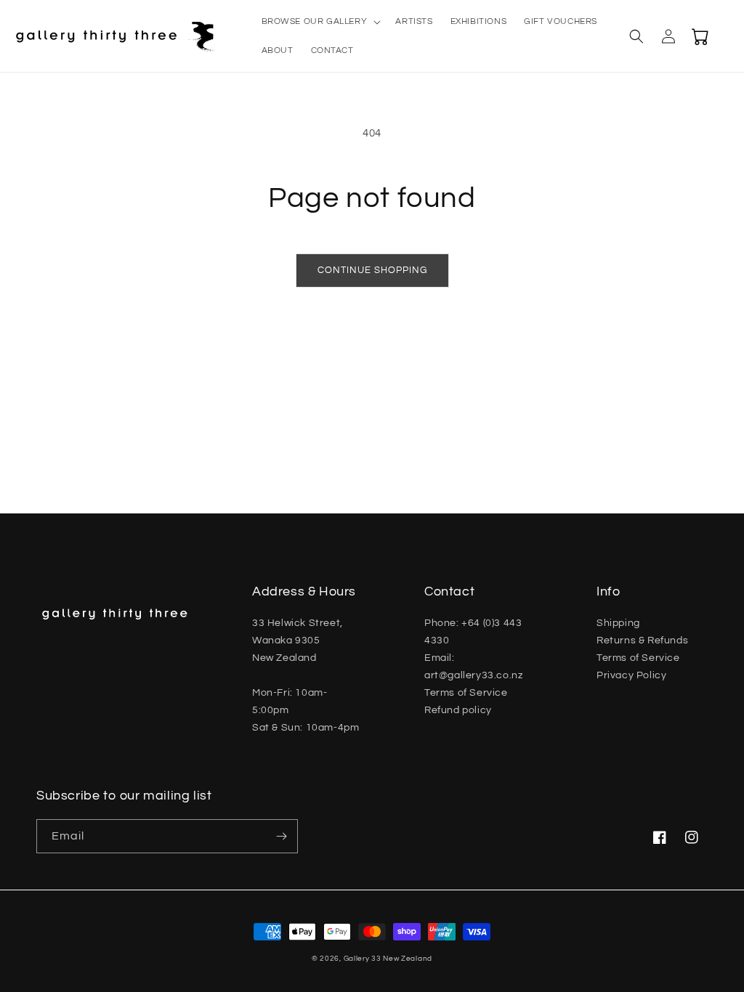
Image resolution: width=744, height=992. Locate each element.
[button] (320, 21)
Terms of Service (466, 693)
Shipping (618, 623)
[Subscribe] (281, 836)
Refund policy (458, 710)
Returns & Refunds (642, 640)
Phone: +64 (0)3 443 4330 (473, 632)
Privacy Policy (631, 675)
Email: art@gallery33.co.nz (473, 666)
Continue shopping (372, 270)
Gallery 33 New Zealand (388, 958)
